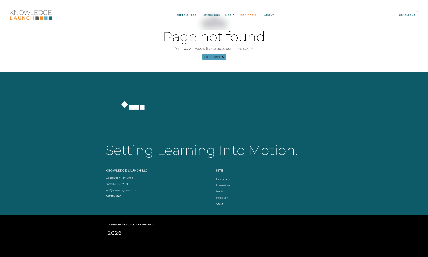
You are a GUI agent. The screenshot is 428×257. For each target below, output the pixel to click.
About (269, 15)
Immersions (211, 15)
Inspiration (249, 15)
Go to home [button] (212, 56)
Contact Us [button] (407, 15)
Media (230, 15)
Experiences (186, 15)
